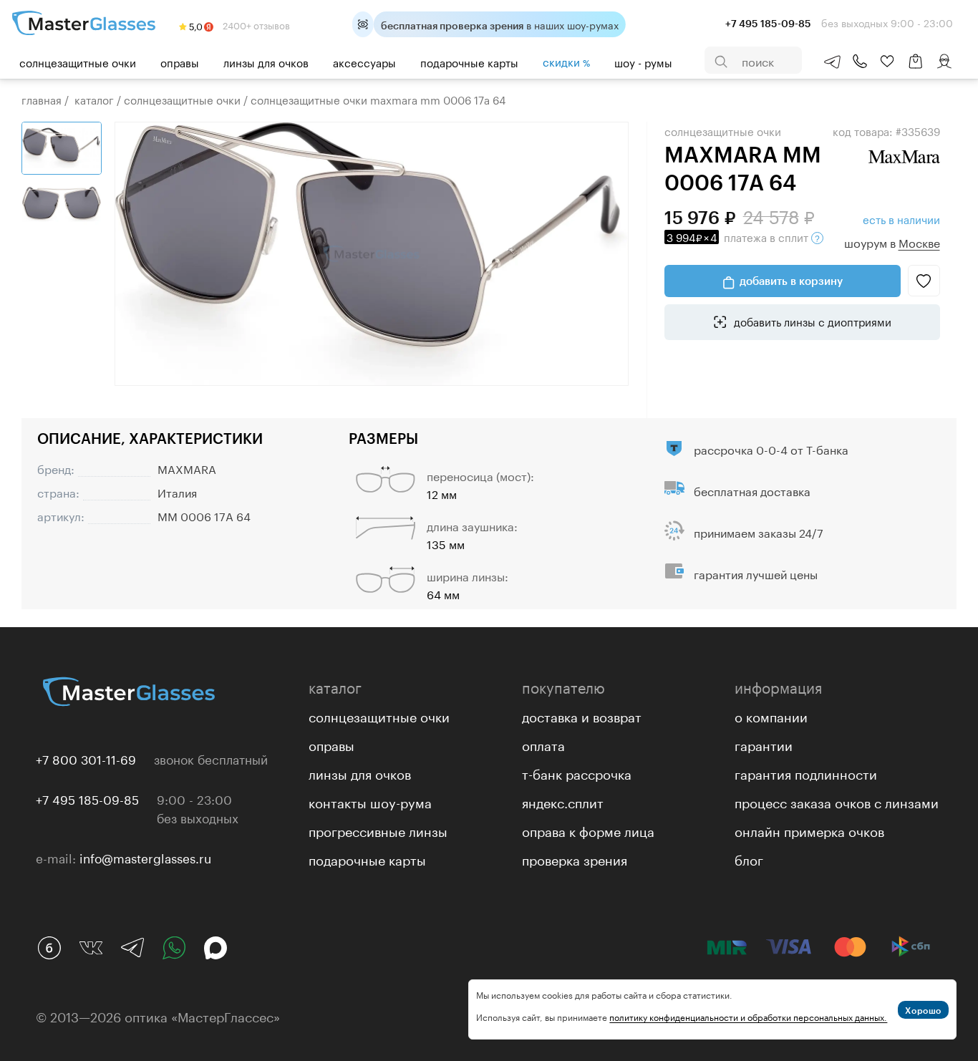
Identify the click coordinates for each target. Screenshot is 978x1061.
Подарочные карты (469, 61)
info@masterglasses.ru (145, 857)
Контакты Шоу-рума (370, 801)
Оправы (179, 61)
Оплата (543, 744)
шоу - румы (643, 61)
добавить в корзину (791, 280)
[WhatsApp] (174, 947)
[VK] (90, 947)
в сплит (739, 236)
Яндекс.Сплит (563, 801)
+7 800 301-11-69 (86, 758)
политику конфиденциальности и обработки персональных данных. (748, 1016)
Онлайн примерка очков (809, 830)
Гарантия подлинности (806, 772)
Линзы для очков (266, 61)
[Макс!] (215, 947)
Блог (749, 858)
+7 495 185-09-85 (87, 798)
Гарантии (764, 744)
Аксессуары (364, 61)
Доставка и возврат (581, 715)
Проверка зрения (574, 858)
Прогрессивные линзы (378, 830)
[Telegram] (132, 947)
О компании (771, 715)
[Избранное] (887, 61)
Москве (919, 242)
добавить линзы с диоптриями (811, 320)
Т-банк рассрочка (576, 772)
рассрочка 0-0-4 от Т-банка (771, 448)
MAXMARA (187, 468)
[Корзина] (915, 68)
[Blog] (49, 947)
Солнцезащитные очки (77, 61)
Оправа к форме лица (588, 830)
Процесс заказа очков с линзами (837, 801)
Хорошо (923, 1010)
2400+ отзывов (255, 24)
